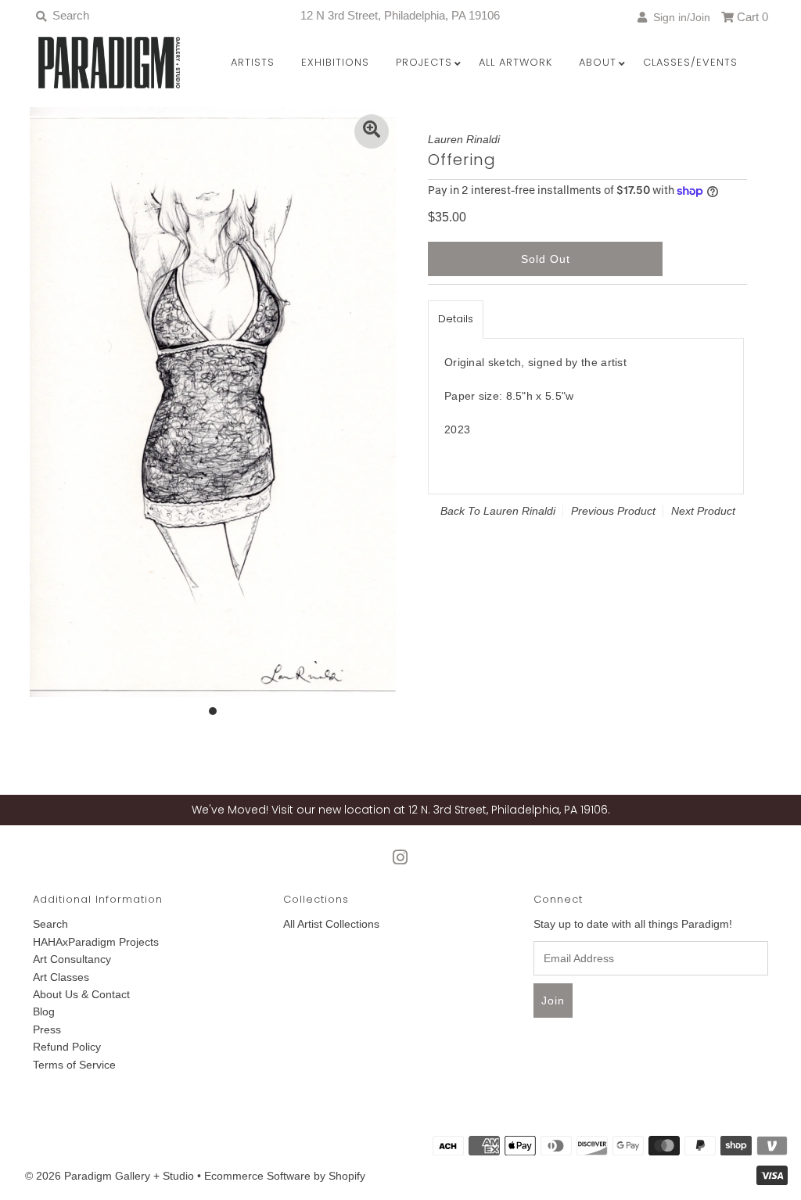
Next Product (703, 511)
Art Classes (61, 977)
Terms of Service (74, 1064)
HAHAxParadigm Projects (96, 942)
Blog (44, 1011)
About (597, 62)
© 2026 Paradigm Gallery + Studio (109, 1175)
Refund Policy (67, 1046)
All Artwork (515, 62)
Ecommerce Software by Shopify (284, 1175)
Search (50, 924)
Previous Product (613, 511)
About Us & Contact (81, 994)
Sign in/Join (678, 17)
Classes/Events (690, 62)
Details (455, 318)
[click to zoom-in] (371, 131)
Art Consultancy (72, 959)
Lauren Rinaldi (519, 511)
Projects (424, 62)
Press (47, 1029)
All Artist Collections (331, 924)
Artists (253, 62)
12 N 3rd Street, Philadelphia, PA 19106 (400, 15)
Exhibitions (335, 62)
